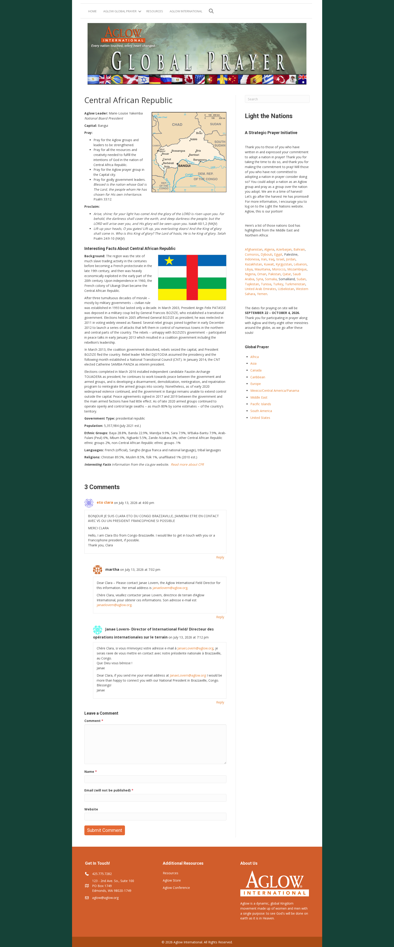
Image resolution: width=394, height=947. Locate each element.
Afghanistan (253, 249)
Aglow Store (172, 880)
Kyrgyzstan (284, 264)
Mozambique (297, 269)
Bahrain (299, 249)
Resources (154, 11)
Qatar (287, 274)
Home (92, 11)
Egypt (278, 254)
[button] (140, 11)
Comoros (252, 254)
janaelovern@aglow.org (170, 588)
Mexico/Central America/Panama (274, 390)
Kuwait (269, 264)
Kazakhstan (253, 264)
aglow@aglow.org (105, 897)
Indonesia (252, 259)
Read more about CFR (187, 464)
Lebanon (300, 264)
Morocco (278, 269)
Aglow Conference (176, 887)
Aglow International (186, 11)
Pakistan (274, 274)
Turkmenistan (295, 284)
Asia (253, 363)
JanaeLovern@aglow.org (195, 648)
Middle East (258, 397)
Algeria (269, 249)
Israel (280, 259)
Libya (249, 269)
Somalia (271, 279)
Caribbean (257, 377)
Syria (259, 279)
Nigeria (250, 274)
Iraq (271, 259)
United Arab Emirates (260, 289)
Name (90, 771)
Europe (255, 383)
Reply (220, 557)
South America (261, 411)
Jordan (291, 259)
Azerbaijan (284, 249)
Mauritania (262, 269)
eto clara (105, 502)
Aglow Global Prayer (120, 11)
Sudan (301, 279)
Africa (254, 357)
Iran (264, 259)
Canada (256, 370)
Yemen (262, 294)
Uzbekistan (286, 289)
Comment (93, 721)
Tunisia (266, 284)
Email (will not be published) (108, 790)
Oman (261, 274)
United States (260, 417)
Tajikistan (252, 284)
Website (91, 809)
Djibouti (266, 254)
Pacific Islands (260, 404)
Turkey (278, 284)
